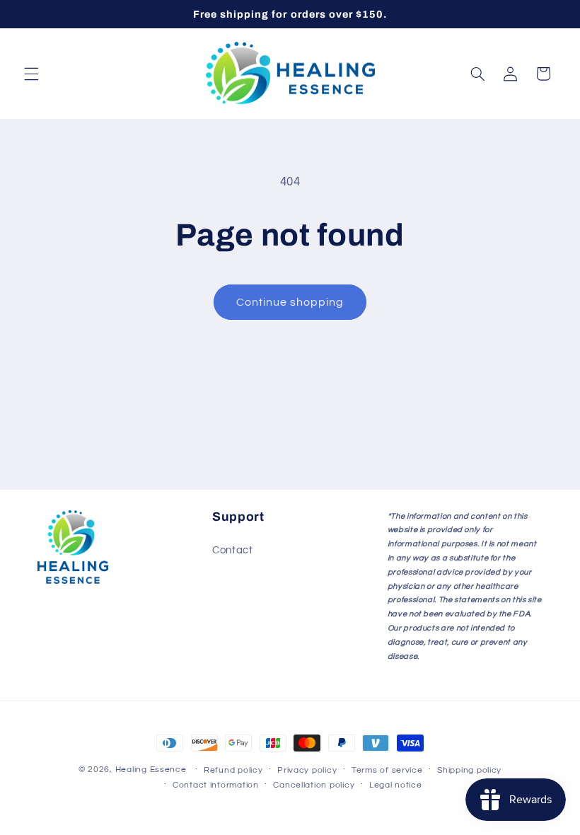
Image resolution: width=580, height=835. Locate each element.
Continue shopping (290, 302)
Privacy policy (307, 770)
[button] (31, 73)
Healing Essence (151, 769)
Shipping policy (469, 770)
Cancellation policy (313, 785)
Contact (232, 550)
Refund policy (233, 770)
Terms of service (387, 770)
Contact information (216, 785)
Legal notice (395, 785)
